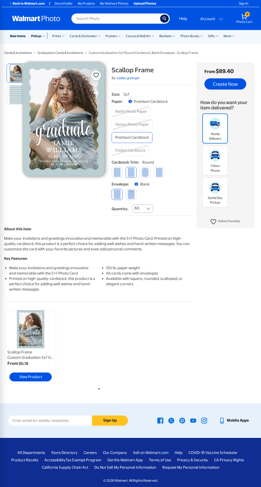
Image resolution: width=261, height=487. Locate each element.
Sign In (243, 3)
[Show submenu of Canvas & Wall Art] (152, 36)
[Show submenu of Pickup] (44, 36)
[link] (30, 346)
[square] (117, 172)
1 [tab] (97, 387)
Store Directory (64, 452)
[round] (131, 172)
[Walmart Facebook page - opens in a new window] (160, 420)
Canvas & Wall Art (138, 36)
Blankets (165, 36)
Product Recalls (24, 460)
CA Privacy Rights (229, 460)
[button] (225, 222)
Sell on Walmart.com (150, 452)
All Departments (31, 452)
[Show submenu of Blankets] (174, 36)
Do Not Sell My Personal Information (125, 467)
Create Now (225, 84)
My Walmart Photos (114, 3)
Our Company (115, 452)
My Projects (86, 3)
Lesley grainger (128, 78)
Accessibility (55, 460)
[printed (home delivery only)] (131, 194)
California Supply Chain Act (65, 467)
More (227, 36)
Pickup (36, 36)
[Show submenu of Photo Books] (201, 36)
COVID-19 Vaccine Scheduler (213, 452)
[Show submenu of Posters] (119, 36)
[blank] (117, 194)
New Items (17, 36)
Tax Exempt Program (83, 460)
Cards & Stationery (83, 36)
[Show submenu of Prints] (63, 36)
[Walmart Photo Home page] (36, 18)
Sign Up (110, 420)
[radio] (16, 73)
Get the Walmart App (125, 460)
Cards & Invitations (18, 53)
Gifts (211, 36)
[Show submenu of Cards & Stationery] (99, 36)
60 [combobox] (137, 208)
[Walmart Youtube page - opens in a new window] (193, 420)
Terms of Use (160, 460)
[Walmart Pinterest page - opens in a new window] (182, 420)
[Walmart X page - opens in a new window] (171, 420)
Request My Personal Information (190, 467)
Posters (111, 36)
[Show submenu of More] (233, 36)
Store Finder (64, 3)
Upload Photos (145, 3)
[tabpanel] (35, 347)
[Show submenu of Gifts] (217, 36)
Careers (90, 452)
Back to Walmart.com (29, 3)
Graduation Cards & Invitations (60, 53)
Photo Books (189, 36)
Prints (56, 36)
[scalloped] (159, 172)
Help (183, 18)
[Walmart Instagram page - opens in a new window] (204, 420)
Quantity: (120, 209)
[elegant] (145, 172)
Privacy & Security (192, 460)
